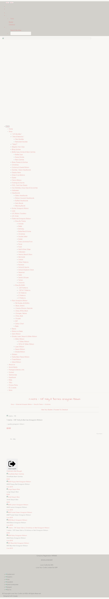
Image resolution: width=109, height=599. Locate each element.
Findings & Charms (18, 182)
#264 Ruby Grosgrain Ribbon (16, 538)
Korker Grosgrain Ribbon (20, 208)
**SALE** (14, 144)
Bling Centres (16, 149)
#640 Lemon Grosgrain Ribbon (17, 507)
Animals (20, 223)
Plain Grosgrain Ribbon (19, 300)
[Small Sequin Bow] (13, 497)
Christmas (15, 165)
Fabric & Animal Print (25, 241)
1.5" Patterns (22, 293)
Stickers (14, 354)
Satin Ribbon (16, 334)
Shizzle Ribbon (20, 352)
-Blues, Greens (19, 305)
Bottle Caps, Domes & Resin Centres (23, 152)
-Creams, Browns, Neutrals (23, 308)
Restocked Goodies (21, 141)
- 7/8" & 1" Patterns (24, 290)
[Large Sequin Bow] (13, 489)
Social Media (13, 367)
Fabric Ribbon (16, 180)
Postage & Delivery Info (16, 369)
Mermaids (21, 257)
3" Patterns (22, 298)
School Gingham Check (26, 270)
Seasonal (21, 272)
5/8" (16, 321)
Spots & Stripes (23, 277)
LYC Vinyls (15, 216)
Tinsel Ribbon (16, 359)
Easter (14, 177)
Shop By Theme (20, 221)
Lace (13, 211)
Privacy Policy (13, 385)
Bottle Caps (19, 154)
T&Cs (10, 382)
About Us (12, 364)
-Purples (18, 318)
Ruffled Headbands (21, 200)
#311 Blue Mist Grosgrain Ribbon (17, 545)
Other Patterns (23, 262)
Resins (14, 328)
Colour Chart (19, 323)
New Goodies (19, 139)
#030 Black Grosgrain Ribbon (16, 522)
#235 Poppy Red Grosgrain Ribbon (18, 484)
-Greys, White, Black (21, 311)
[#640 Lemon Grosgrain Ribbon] (17, 505)
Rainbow (21, 264)
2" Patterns (22, 295)
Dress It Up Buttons (18, 175)
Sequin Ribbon (20, 349)
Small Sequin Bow (12, 499)
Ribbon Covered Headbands (24, 198)
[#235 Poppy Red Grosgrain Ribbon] (19, 481)
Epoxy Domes (19, 157)
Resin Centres (19, 159)
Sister (20, 275)
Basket (11, 22)
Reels (17, 326)
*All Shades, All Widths (22, 303)
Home (11, 129)
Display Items (16, 172)
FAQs (10, 380)
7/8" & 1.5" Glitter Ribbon (26, 344)
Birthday (21, 229)
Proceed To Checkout (61, 409)
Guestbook (12, 377)
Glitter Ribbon (19, 339)
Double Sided (22, 236)
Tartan (20, 280)
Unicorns (21, 282)
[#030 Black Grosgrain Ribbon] (17, 520)
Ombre (20, 259)
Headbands (16, 193)
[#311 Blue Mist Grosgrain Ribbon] (18, 543)
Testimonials (13, 375)
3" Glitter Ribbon (23, 341)
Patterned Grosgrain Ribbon (21, 218)
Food (20, 247)
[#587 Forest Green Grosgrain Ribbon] (19, 512)
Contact (11, 372)
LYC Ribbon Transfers (19, 213)
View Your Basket (46, 409)
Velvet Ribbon (16, 362)
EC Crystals (12, 387)
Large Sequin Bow (13, 492)
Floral (20, 244)
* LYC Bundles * (17, 134)
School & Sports (23, 267)
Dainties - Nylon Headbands (21, 170)
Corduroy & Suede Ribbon (20, 167)
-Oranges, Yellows (21, 313)
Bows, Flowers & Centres (20, 162)
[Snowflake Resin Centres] (15, 474)
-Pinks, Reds (19, 316)
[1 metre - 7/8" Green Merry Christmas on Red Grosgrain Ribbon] (28, 528)
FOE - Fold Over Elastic (19, 185)
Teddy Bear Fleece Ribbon (20, 357)
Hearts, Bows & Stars (25, 254)
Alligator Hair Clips (18, 147)
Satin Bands (19, 203)
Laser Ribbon (19, 346)
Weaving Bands (20, 206)
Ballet (20, 226)
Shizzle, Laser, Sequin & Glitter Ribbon (24, 336)
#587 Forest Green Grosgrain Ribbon (19, 515)
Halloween (15, 190)
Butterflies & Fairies (24, 231)
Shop (10, 131)
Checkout (12, 24)
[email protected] (46, 560)
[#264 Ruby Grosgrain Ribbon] (17, 535)
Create (15, 596)
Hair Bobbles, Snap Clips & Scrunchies (25, 188)
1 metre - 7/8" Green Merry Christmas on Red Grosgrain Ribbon (27, 530)
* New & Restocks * (18, 136)
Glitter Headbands (21, 195)
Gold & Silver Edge (24, 249)
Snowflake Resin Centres (15, 476)
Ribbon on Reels (17, 331)
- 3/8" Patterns (23, 287)
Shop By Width (20, 285)
